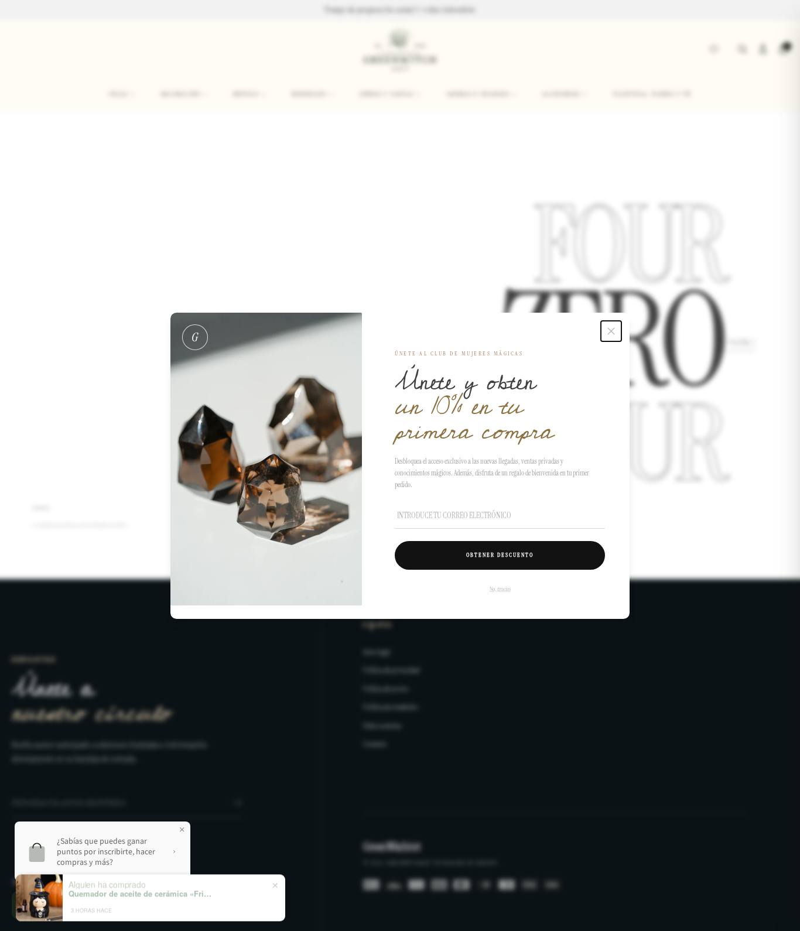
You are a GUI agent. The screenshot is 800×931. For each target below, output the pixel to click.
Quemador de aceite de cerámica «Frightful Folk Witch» (142, 886)
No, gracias (499, 588)
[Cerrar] (611, 331)
